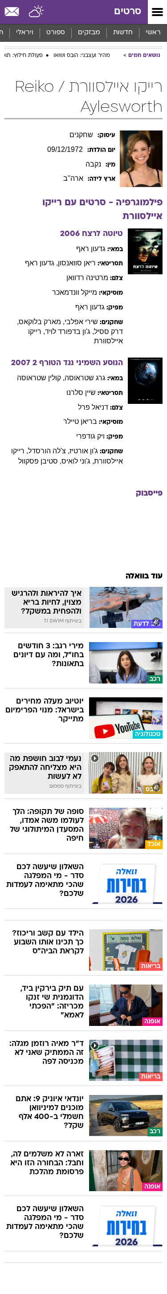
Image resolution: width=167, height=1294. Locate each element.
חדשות (123, 32)
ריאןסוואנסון (77, 263)
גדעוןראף (91, 248)
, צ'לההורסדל (48, 451)
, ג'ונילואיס (77, 461)
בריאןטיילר (80, 421)
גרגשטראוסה (85, 378)
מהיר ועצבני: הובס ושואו (81, 55)
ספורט (55, 32)
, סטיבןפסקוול (39, 461)
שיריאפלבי (81, 322)
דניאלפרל (93, 407)
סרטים (127, 11)
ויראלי (24, 32)
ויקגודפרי (90, 436)
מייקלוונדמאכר (74, 292)
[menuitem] (122, 33)
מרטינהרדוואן (87, 277)
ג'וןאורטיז (83, 451)
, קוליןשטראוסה (41, 378)
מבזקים (89, 32)
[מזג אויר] (37, 12)
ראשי (153, 32)
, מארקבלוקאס (42, 322)
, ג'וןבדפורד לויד (69, 331)
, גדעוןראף (41, 263)
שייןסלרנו (81, 392)
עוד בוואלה (144, 576)
